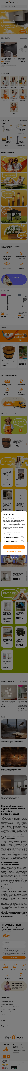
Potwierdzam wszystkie (14, 547)
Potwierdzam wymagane (14, 551)
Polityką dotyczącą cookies (16, 521)
